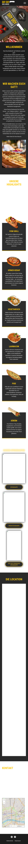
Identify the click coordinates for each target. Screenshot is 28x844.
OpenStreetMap (14, 826)
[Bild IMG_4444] (14, 746)
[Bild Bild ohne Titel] (14, 593)
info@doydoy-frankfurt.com (12, 781)
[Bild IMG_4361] (14, 631)
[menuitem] (10, 840)
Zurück (5, 154)
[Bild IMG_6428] (14, 727)
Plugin (23, 826)
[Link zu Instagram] (12, 837)
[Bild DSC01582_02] (14, 708)
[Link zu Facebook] (15, 837)
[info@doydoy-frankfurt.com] (3, 781)
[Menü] (24, 3)
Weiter (23, 154)
